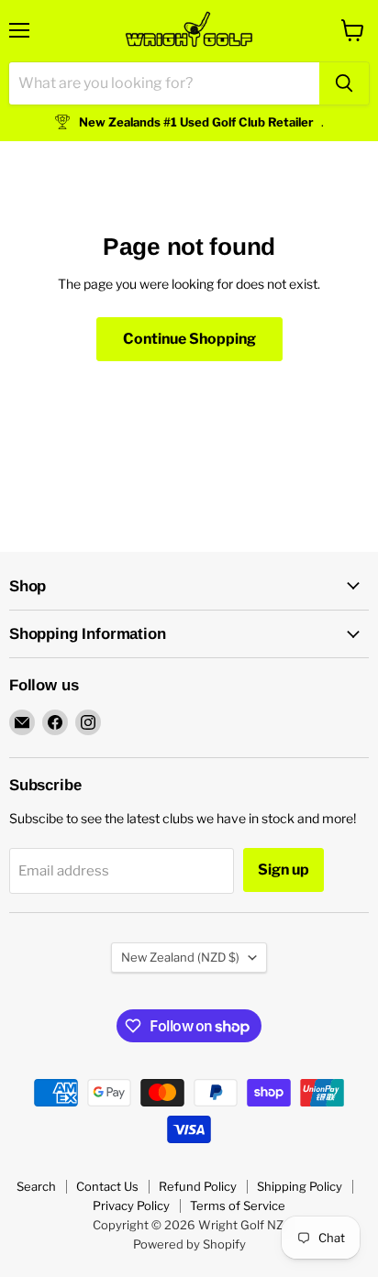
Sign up (283, 869)
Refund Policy (198, 1186)
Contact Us (107, 1186)
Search (36, 1186)
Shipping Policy (299, 1186)
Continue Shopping (189, 338)
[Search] (344, 83)
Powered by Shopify (189, 1244)
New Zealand (180, 957)
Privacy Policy (131, 1205)
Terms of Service (237, 1205)
